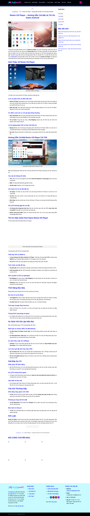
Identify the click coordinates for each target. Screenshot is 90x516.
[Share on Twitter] (30, 426)
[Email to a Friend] (32, 426)
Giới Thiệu (57, 2)
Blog (59, 13)
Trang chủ (27, 2)
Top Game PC (42, 2)
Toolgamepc (15, 11)
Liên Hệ (69, 2)
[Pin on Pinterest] (35, 426)
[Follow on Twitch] (58, 497)
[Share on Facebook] (27, 426)
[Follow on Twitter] (51, 497)
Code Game (50, 2)
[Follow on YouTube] (56, 497)
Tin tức (64, 2)
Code (59, 16)
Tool (32, 8)
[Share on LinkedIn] (37, 426)
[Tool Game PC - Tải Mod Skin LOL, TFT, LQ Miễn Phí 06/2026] (15, 2)
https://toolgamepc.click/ (73, 490)
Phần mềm (34, 2)
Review (60, 21)
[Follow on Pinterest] (53, 497)
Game (59, 19)
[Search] (81, 2)
